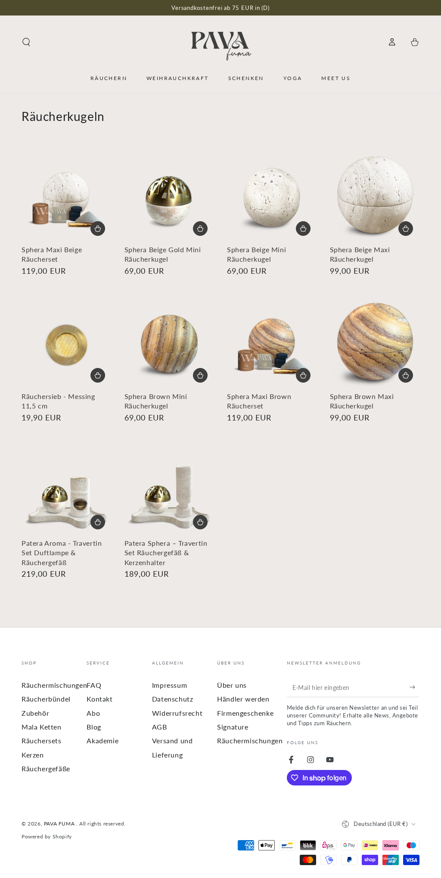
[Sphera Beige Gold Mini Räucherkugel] (169, 197)
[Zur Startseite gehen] (220, 42)
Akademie (102, 740)
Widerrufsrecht (177, 713)
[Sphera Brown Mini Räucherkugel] (169, 344)
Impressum (169, 685)
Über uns (232, 685)
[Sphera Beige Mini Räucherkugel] (272, 197)
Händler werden (243, 699)
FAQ (94, 685)
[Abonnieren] (414, 687)
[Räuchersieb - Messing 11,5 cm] (67, 344)
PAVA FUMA (60, 823)
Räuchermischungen (54, 685)
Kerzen (33, 755)
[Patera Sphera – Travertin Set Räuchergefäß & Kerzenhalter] (169, 491)
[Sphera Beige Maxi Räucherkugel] (375, 197)
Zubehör (35, 713)
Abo (93, 713)
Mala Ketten (42, 727)
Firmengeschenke (245, 713)
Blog (94, 727)
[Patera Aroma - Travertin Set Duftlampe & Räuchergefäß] (67, 491)
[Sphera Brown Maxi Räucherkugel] (375, 344)
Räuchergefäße (46, 768)
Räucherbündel (46, 699)
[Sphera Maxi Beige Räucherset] (67, 197)
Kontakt (99, 699)
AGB (159, 727)
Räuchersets (42, 740)
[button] (26, 42)
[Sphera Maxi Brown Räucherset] (272, 344)
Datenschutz (172, 699)
